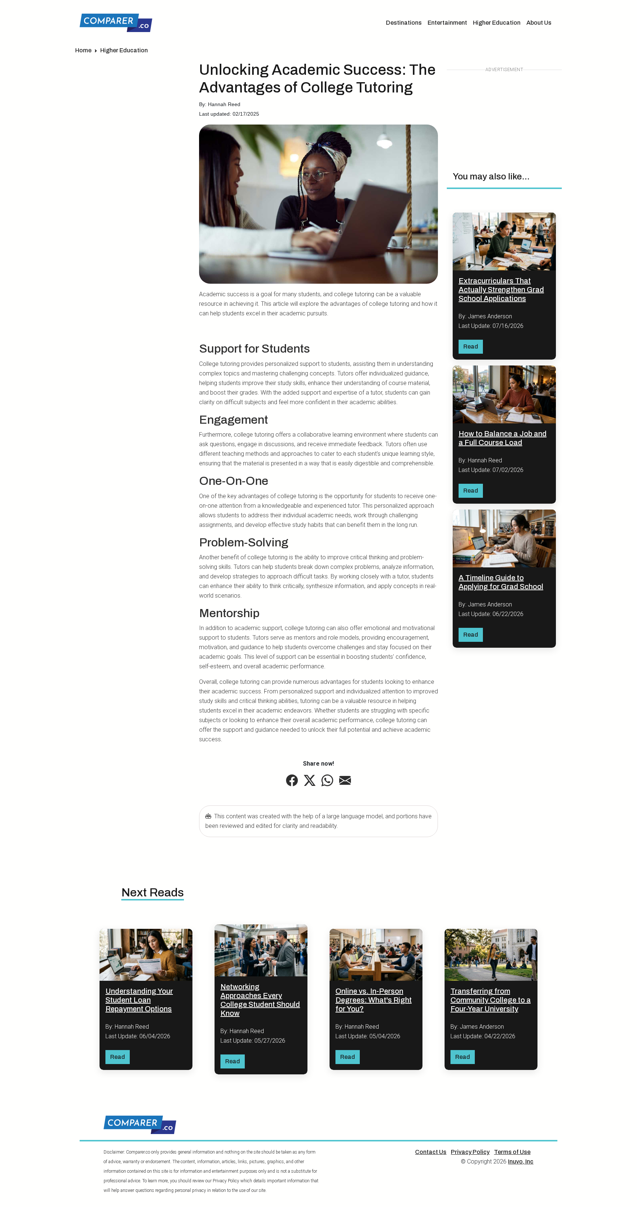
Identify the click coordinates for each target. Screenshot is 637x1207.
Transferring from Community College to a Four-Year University (490, 1000)
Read (470, 346)
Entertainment (447, 23)
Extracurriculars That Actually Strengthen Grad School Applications (501, 289)
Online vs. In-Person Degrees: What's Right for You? (373, 1000)
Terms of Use (512, 1152)
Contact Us (430, 1152)
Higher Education (497, 23)
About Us (538, 23)
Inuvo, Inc (520, 1161)
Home (83, 50)
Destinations (404, 23)
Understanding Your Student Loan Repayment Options (139, 1000)
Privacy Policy (470, 1152)
